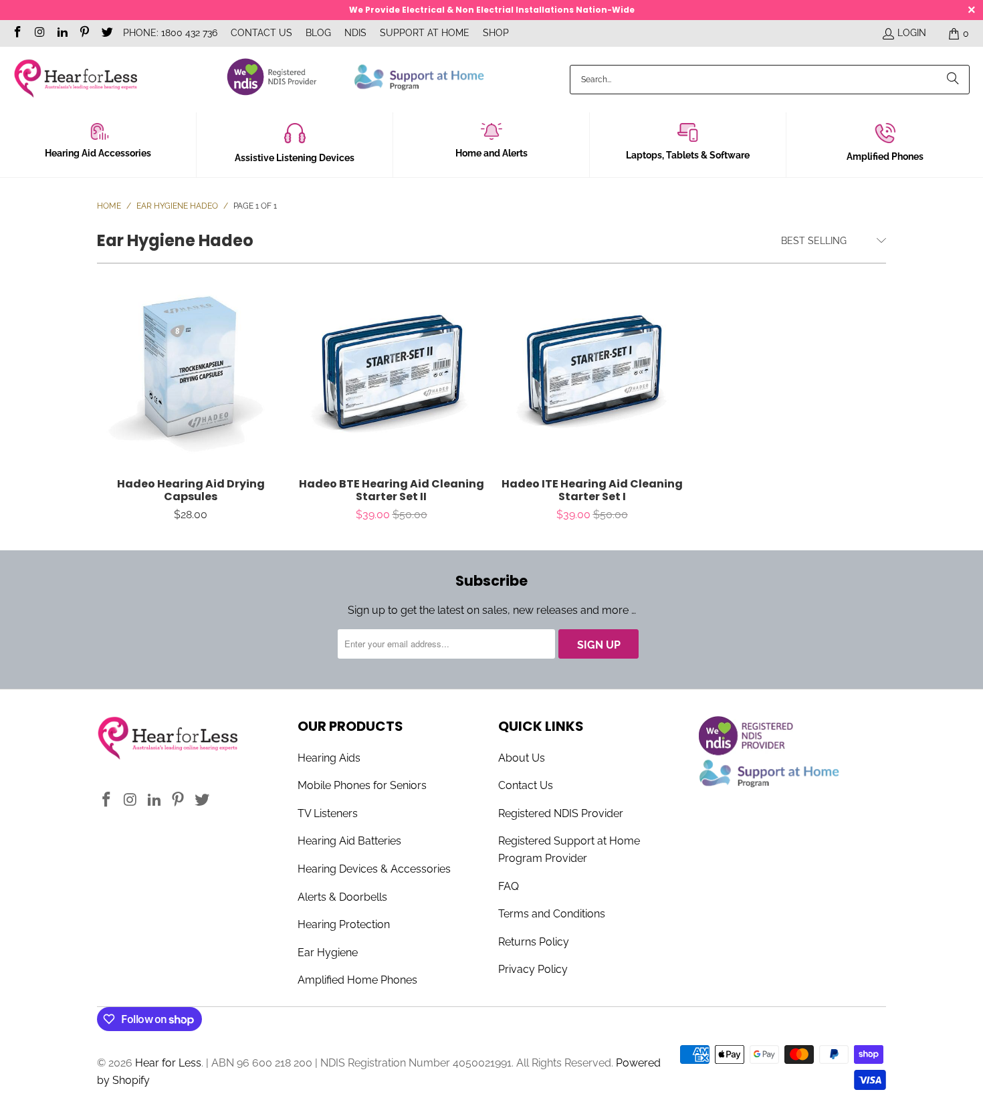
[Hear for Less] (75, 79)
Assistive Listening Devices (294, 157)
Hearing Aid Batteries (349, 841)
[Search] (953, 79)
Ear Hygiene (328, 952)
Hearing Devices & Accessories (374, 869)
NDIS (355, 32)
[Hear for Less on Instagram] (39, 33)
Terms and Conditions (551, 913)
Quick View (190, 401)
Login (911, 32)
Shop (496, 32)
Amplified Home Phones (357, 980)
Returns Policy (533, 941)
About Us (521, 758)
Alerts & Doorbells (342, 897)
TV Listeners (328, 813)
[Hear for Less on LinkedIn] (61, 33)
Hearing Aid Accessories (98, 153)
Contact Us (261, 32)
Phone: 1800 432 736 (170, 32)
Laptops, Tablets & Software (688, 155)
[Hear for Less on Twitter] (106, 33)
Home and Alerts (491, 153)
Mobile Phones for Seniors (362, 785)
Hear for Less (168, 1063)
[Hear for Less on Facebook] (16, 33)
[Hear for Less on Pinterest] (84, 33)
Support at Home (424, 32)
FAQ (508, 886)
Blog (318, 32)
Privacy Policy (533, 969)
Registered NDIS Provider (560, 813)
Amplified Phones (885, 156)
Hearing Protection (344, 924)
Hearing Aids (329, 758)
